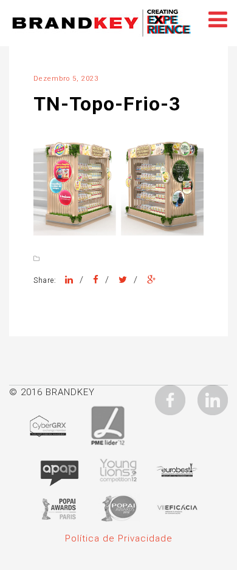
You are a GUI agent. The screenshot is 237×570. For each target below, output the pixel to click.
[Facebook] (96, 279)
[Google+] (151, 279)
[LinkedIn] (69, 279)
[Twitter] (123, 279)
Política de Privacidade (119, 538)
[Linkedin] (212, 399)
